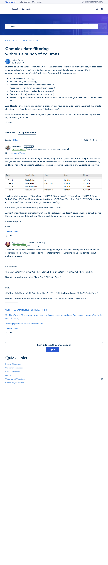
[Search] (96, 9)
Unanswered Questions (54, 379)
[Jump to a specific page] (101, 140)
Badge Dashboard (12, 371)
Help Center (24, 2)
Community (10, 2)
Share (8, 122)
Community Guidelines (14, 382)
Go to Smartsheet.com (92, 1)
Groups (8, 375)
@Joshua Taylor (18, 153)
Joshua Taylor (17, 60)
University (37, 2)
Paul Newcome (18, 243)
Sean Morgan (17, 146)
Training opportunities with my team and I (24, 323)
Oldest (15, 140)
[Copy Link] (22, 63)
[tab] (10, 132)
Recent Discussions (13, 364)
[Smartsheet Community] (21, 9)
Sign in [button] (52, 349)
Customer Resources (14, 368)
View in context (11, 231)
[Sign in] (101, 9)
